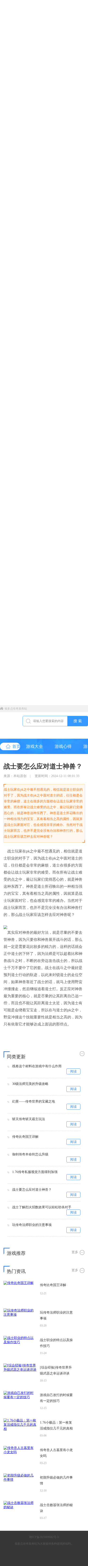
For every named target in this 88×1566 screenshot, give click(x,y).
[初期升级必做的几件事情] (20, 1484)
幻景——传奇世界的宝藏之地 (33, 1101)
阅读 (73, 1071)
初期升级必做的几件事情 (56, 1480)
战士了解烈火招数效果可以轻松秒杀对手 (41, 1207)
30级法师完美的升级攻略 (30, 1084)
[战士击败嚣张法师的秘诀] (20, 1511)
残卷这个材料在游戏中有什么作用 (36, 1066)
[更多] (78, 1053)
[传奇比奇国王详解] (20, 1291)
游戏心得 (63, 746)
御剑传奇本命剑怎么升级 (30, 1154)
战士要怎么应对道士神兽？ (32, 1189)
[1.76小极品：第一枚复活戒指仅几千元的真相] (20, 1429)
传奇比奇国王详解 (25, 1136)
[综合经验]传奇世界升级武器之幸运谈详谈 (56, 1370)
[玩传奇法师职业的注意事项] (20, 1319)
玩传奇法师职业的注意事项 (32, 1225)
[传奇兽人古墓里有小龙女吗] (20, 1456)
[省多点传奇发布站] (11, 725)
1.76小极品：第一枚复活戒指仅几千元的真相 (56, 1425)
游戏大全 (34, 746)
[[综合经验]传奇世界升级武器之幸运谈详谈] (20, 1374)
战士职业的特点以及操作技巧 (56, 1343)
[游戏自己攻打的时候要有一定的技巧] (20, 1401)
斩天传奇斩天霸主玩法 (28, 1119)
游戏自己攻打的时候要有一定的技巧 (56, 1398)
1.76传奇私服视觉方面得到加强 (34, 1172)
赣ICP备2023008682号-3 (44, 1537)
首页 (16, 746)
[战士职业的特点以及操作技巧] (20, 1346)
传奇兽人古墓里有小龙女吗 (56, 1453)
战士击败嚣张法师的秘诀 (56, 1508)
